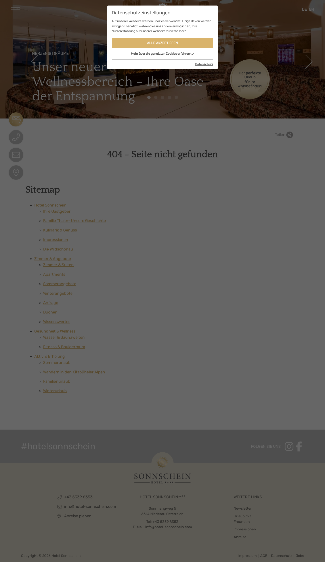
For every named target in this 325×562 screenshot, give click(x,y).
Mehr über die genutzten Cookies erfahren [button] (160, 53)
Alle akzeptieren (162, 43)
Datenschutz (204, 64)
